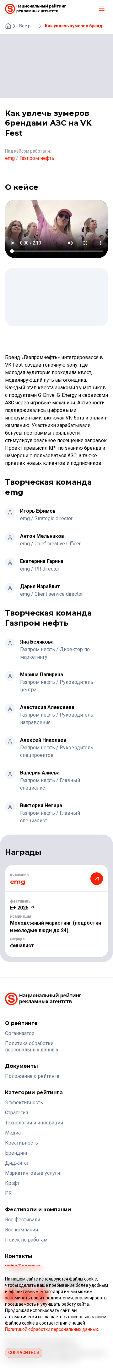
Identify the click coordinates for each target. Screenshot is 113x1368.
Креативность (21, 1143)
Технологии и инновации (34, 1123)
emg (10, 158)
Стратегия (16, 1113)
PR (8, 1193)
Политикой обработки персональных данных (51, 1329)
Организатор (20, 1033)
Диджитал (17, 1163)
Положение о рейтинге (32, 1076)
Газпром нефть (36, 158)
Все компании (21, 1230)
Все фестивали (22, 1220)
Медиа (13, 1133)
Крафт (12, 1183)
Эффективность (24, 1103)
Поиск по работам (26, 1240)
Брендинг (16, 1153)
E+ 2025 (20, 908)
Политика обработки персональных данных (31, 1046)
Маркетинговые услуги (32, 1173)
